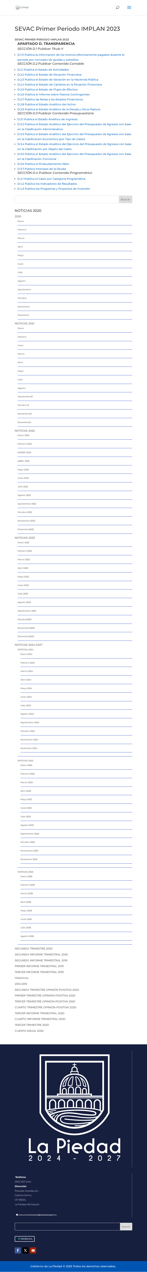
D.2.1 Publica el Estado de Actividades (43, 69)
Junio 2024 (26, 697)
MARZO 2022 (24, 452)
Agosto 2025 (27, 825)
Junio (20, 264)
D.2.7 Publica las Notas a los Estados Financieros (50, 99)
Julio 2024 (25, 705)
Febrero (22, 229)
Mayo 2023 (23, 576)
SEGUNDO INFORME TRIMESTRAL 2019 (41, 960)
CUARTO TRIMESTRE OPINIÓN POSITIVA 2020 (45, 1007)
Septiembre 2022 (27, 503)
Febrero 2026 (27, 884)
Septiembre (24, 289)
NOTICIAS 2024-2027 (28, 644)
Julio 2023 (23, 593)
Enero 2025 (26, 765)
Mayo (21, 255)
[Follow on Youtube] (33, 1250)
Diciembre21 (24, 422)
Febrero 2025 (27, 773)
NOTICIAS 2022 (25, 430)
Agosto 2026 (27, 936)
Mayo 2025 (26, 799)
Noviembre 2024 (29, 739)
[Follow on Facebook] (18, 1250)
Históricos (21, 978)
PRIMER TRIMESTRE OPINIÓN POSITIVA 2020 (45, 995)
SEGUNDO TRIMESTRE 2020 (33, 948)
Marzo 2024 (26, 671)
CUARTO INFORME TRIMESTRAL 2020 (40, 1019)
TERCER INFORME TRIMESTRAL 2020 (39, 1013)
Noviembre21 (25, 413)
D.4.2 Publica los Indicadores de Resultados (47, 183)
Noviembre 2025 (29, 850)
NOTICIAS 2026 (25, 872)
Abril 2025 (25, 791)
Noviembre (24, 306)
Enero (21, 221)
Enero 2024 (26, 654)
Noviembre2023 (26, 628)
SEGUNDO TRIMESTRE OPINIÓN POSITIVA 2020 (47, 989)
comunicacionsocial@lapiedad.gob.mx (38, 1215)
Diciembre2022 (26, 529)
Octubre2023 (24, 619)
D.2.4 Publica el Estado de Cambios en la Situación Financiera (59, 84)
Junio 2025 (26, 808)
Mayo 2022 (23, 469)
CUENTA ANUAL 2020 (29, 1031)
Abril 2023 (23, 568)
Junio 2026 (26, 919)
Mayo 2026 (26, 910)
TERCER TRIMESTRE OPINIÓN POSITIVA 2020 (45, 1001)
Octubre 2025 (27, 842)
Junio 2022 (23, 478)
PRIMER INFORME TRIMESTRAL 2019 (39, 966)
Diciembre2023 (26, 636)
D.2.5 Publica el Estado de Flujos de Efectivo (47, 89)
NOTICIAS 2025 (25, 760)
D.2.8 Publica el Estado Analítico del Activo (46, 104)
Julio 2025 (25, 816)
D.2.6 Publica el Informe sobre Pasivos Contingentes (53, 94)
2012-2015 (21, 984)
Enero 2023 (23, 542)
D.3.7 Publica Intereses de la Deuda (41, 169)
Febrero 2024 (27, 662)
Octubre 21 (23, 405)
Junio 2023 (23, 585)
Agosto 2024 (27, 714)
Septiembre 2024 (29, 722)
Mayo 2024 (26, 688)
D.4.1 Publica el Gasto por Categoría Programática (51, 179)
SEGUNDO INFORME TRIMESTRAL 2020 (41, 954)
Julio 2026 (25, 927)
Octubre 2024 (27, 731)
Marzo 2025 (26, 782)
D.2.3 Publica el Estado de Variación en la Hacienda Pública (57, 79)
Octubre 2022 (25, 512)
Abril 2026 (25, 902)
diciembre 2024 (28, 748)
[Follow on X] (25, 1250)
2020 (18, 216)
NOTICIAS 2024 (25, 649)
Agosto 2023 (24, 602)
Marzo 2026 (26, 893)
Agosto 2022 (24, 495)
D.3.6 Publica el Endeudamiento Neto (43, 164)
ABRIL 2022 (23, 461)
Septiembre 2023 (27, 610)
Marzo (21, 238)
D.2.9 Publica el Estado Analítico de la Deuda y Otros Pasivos (58, 109)
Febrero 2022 (25, 444)
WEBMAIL (27, 1238)
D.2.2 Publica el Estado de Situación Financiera (49, 74)
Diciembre (23, 315)
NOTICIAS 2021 (24, 323)
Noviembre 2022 (26, 520)
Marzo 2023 (24, 559)
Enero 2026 (26, 876)
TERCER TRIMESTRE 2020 (32, 1025)
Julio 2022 (23, 486)
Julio (20, 272)
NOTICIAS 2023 (25, 537)
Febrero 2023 (25, 551)
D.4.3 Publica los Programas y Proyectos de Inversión (53, 188)
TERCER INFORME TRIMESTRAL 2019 (39, 972)
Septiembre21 (25, 396)
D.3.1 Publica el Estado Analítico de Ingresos (47, 119)
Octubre (22, 298)
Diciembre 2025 (28, 859)
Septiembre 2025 (29, 833)
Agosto (21, 281)
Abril (20, 246)
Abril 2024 (25, 679)
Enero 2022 (23, 435)
